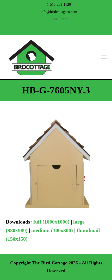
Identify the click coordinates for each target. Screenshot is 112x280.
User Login (59, 19)
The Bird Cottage (49, 262)
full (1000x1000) (51, 222)
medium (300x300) (52, 230)
